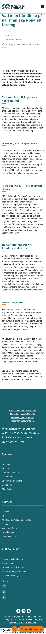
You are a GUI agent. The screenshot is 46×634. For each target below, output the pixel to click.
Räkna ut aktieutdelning (12, 559)
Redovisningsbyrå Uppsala (22, 414)
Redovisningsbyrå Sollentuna (22, 410)
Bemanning (7, 484)
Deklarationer (8, 476)
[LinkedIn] (4, 597)
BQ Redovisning (28, 616)
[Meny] (42, 6)
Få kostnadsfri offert (30, 629)
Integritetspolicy (9, 536)
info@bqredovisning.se (16, 441)
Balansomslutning (10, 575)
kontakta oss (7, 379)
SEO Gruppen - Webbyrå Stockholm (25, 621)
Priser (4, 515)
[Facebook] (4, 586)
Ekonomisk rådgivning (12, 480)
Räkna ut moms (9, 563)
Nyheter (5, 524)
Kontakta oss (8, 532)
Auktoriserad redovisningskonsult (17, 519)
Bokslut (5, 468)
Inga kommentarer (12, 39)
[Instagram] (4, 592)
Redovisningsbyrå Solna (22, 420)
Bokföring (6, 464)
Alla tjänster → (8, 489)
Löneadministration (10, 472)
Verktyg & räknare (10, 528)
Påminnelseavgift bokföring (14, 571)
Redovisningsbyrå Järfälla (22, 417)
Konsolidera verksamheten (14, 567)
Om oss (5, 511)
